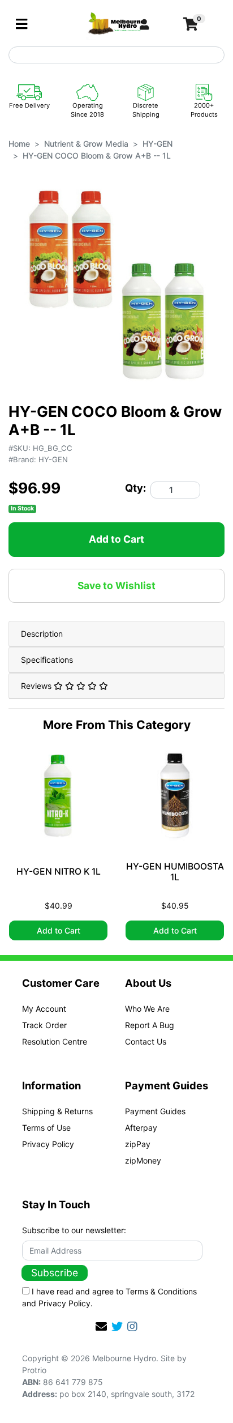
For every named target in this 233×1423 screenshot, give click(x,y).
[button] (157, 24)
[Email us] (101, 1326)
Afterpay (141, 1127)
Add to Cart (116, 539)
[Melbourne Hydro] (116, 23)
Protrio (34, 1370)
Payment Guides (155, 1111)
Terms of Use (46, 1127)
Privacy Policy (48, 1144)
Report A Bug (149, 1025)
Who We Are (147, 1008)
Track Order (44, 1025)
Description (42, 633)
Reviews (37, 686)
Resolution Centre (54, 1041)
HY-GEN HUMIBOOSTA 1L (175, 872)
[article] (58, 846)
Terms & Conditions (161, 1291)
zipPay (137, 1144)
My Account (44, 1008)
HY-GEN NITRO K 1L (58, 872)
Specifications (47, 659)
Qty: (135, 488)
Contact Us (145, 1041)
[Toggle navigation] (21, 24)
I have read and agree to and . (109, 1297)
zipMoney (143, 1160)
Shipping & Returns (57, 1111)
